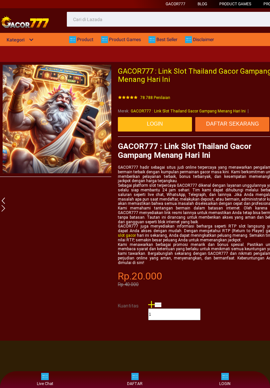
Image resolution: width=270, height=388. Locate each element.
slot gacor (127, 235)
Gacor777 (175, 4)
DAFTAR (135, 383)
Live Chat (45, 383)
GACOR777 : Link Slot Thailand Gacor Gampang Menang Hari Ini (188, 111)
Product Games (235, 4)
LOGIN (224, 383)
